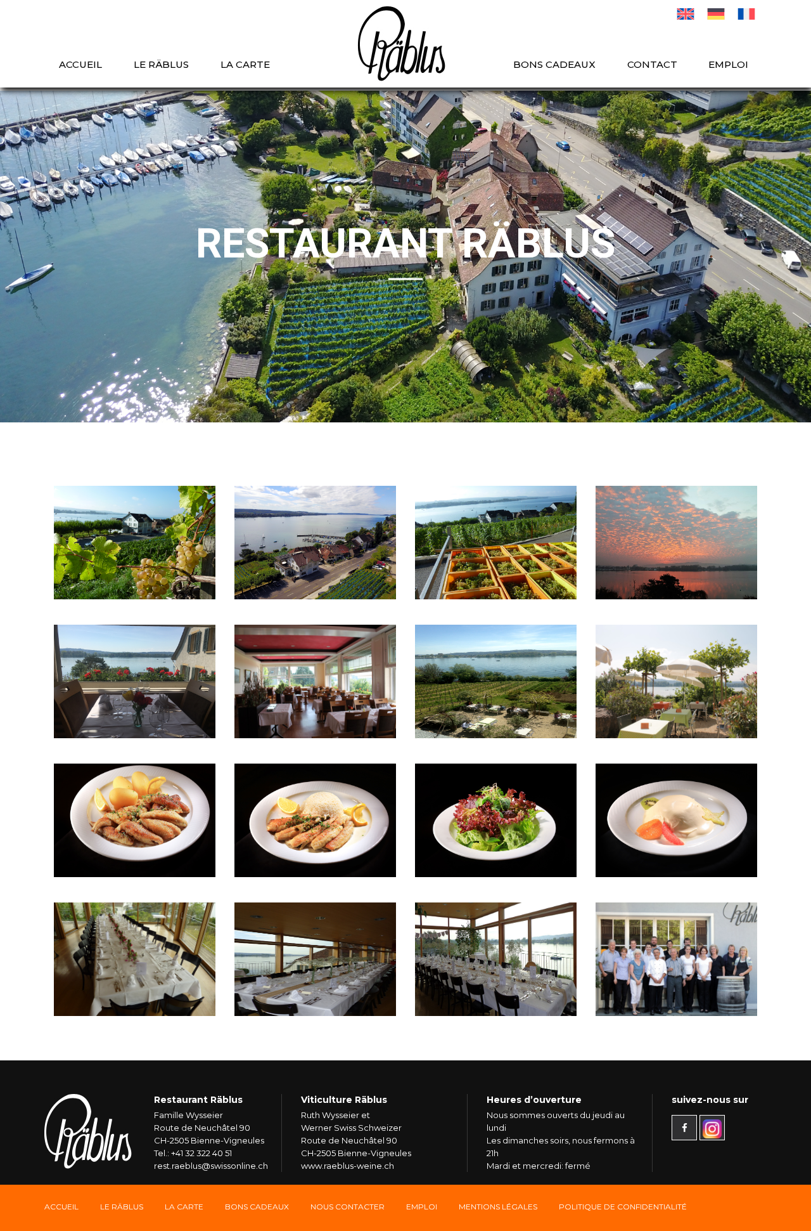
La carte (245, 64)
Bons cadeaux (554, 64)
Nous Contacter (347, 1206)
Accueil (80, 64)
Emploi (728, 64)
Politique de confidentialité (623, 1206)
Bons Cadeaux (257, 1206)
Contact (652, 64)
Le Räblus (161, 64)
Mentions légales (498, 1206)
